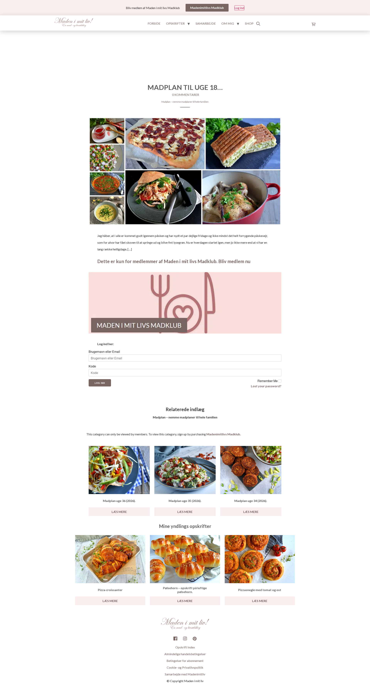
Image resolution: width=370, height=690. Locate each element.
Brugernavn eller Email (104, 351)
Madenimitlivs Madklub (223, 434)
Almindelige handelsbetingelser (185, 654)
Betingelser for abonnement (185, 660)
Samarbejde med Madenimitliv (185, 674)
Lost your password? (266, 386)
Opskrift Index (185, 647)
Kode (92, 366)
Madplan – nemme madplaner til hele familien (185, 101)
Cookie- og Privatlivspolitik (185, 667)
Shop (249, 23)
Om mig (227, 23)
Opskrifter (175, 23)
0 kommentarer (185, 94)
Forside (154, 23)
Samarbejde (206, 23)
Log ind (239, 8)
